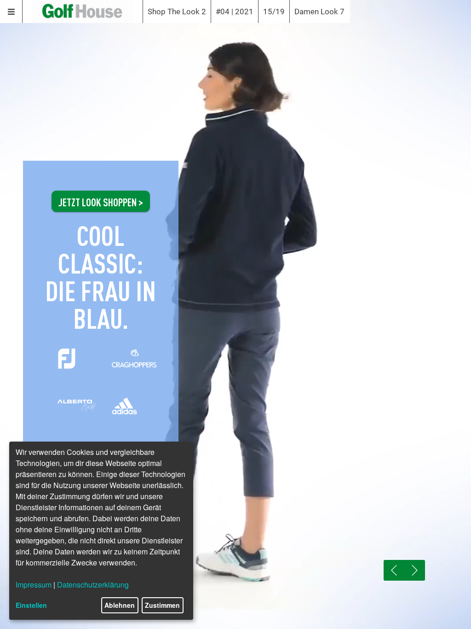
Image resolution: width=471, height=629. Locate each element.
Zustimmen (162, 605)
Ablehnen (119, 605)
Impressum (34, 584)
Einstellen (31, 605)
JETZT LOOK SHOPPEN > (101, 201)
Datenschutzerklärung (93, 584)
